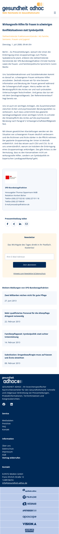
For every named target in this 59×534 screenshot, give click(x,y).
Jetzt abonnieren (29, 265)
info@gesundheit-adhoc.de (14, 483)
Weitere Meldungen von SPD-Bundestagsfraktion (25, 287)
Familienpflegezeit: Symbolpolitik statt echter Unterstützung (26, 335)
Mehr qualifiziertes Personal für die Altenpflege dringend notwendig (27, 314)
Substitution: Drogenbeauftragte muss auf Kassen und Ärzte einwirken (28, 356)
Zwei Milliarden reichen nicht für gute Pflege (26, 295)
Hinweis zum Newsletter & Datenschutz (29, 273)
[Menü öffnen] (55, 12)
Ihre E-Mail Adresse (16, 256)
